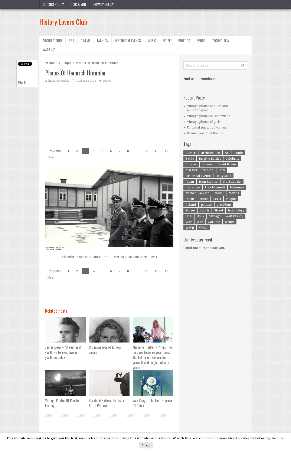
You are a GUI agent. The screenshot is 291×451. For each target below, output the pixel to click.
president (224, 204)
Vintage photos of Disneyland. (209, 116)
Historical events (128, 40)
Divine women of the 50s (205, 133)
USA (189, 216)
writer (229, 222)
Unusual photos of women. (207, 127)
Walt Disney (234, 216)
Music (151, 40)
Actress (191, 153)
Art (71, 40)
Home (52, 63)
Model (219, 193)
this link (277, 438)
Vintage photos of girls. (204, 121)
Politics (184, 40)
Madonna (237, 187)
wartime (214, 222)
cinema (207, 164)
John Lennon (208, 181)
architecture (210, 153)
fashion (208, 170)
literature (193, 187)
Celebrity (232, 158)
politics (206, 204)
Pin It (22, 82)
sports (204, 210)
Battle (238, 153)
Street (218, 210)
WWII (190, 227)
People (167, 40)
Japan (190, 181)
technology (236, 210)
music (190, 199)
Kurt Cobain (232, 181)
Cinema (86, 40)
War (189, 222)
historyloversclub (58, 80)
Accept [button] (146, 445)
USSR (200, 216)
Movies (234, 193)
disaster (191, 170)
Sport (201, 40)
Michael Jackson (198, 193)
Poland (191, 204)
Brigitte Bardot (210, 158)
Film (222, 170)
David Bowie (227, 164)
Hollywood (223, 176)
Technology (220, 40)
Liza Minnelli (215, 187)
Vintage (214, 216)
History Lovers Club (63, 22)
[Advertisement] (174, 21)
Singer (190, 210)
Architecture (52, 40)
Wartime (49, 49)
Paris (217, 199)
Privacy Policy (103, 4)
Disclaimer (78, 4)
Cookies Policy (53, 4)
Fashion (102, 40)
